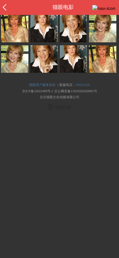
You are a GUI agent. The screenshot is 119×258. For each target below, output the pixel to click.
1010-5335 (83, 85)
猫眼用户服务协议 (42, 85)
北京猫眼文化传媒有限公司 (59, 97)
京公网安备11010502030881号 (75, 91)
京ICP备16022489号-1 (37, 91)
